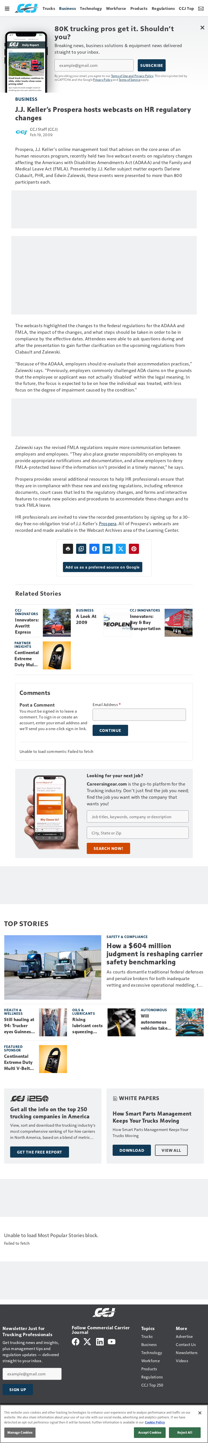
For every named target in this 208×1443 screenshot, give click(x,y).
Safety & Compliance (127, 936)
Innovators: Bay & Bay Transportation (145, 622)
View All (171, 1150)
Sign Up (17, 1389)
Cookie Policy (155, 1422)
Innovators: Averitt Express (27, 626)
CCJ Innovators (26, 612)
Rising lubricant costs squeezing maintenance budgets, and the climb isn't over (87, 1026)
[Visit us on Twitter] (87, 1341)
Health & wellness (13, 1012)
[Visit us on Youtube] (111, 1341)
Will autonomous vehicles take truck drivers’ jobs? (155, 1022)
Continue (110, 730)
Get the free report (39, 1152)
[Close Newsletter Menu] (202, 27)
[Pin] (134, 549)
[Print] (68, 549)
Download (131, 1150)
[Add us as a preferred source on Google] (81, 549)
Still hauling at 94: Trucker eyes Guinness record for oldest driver (19, 1026)
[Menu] (7, 8)
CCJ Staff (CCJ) (44, 129)
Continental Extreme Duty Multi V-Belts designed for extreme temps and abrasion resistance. (26, 659)
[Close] (199, 1412)
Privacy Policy (102, 79)
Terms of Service (130, 79)
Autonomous (154, 1010)
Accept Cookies (150, 1432)
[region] (104, 1424)
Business (26, 99)
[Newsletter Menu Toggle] (201, 8)
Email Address (107, 705)
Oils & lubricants (83, 1012)
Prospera (108, 523)
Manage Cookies (20, 1432)
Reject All (184, 1432)
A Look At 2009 (86, 619)
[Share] (94, 549)
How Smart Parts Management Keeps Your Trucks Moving (152, 1117)
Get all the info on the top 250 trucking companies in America (50, 1113)
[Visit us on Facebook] (75, 1341)
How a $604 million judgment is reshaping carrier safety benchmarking (155, 954)
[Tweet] (121, 549)
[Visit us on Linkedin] (100, 1341)
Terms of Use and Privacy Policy (132, 76)
